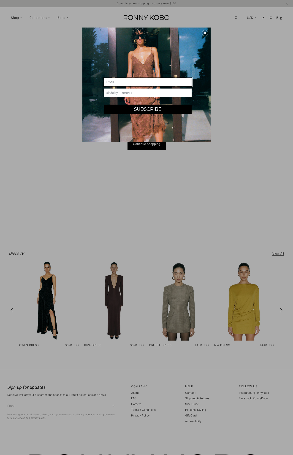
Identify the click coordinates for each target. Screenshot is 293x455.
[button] (205, 33)
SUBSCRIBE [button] (147, 109)
